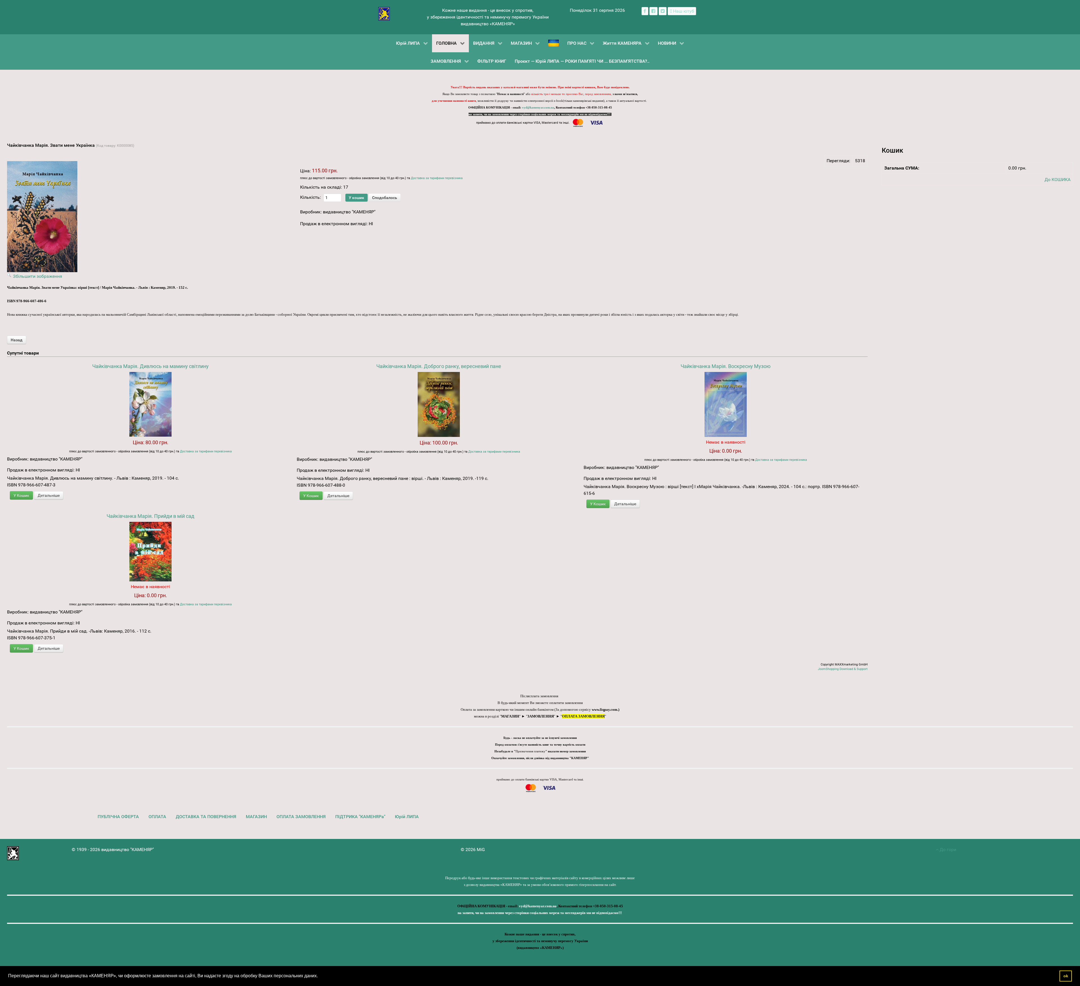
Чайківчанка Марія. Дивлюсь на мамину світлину (150, 366)
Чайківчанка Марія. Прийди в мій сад (150, 516)
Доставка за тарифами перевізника (437, 178)
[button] (320, 976)
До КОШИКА (1057, 179)
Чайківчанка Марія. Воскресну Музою (726, 366)
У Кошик (21, 495)
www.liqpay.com (604, 709)
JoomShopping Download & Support (843, 669)
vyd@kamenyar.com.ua (538, 107)
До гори (947, 849)
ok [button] (1065, 976)
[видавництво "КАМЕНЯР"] (384, 13)
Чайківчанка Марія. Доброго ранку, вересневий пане (438, 366)
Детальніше (49, 495)
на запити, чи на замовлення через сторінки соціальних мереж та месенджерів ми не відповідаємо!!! (540, 114)
